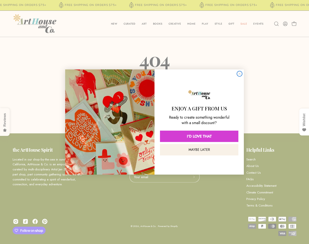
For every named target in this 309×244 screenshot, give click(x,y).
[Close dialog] (239, 73)
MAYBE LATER (199, 149)
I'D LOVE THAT (199, 136)
